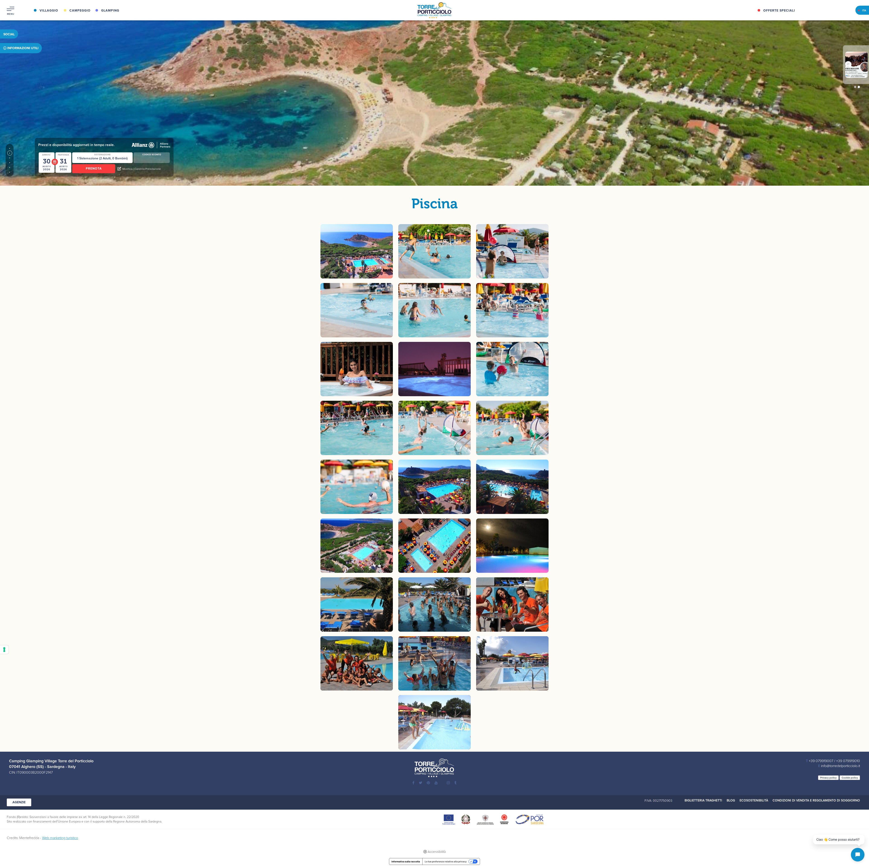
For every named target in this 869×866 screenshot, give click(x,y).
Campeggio (80, 10)
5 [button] (9, 167)
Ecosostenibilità (754, 800)
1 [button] (9, 148)
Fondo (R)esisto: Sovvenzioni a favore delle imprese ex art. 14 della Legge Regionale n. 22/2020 (73, 817)
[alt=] (434, 251)
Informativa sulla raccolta (406, 861)
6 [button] (9, 172)
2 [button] (9, 153)
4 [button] (9, 162)
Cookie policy (850, 777)
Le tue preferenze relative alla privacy (446, 861)
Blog (731, 800)
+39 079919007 (821, 761)
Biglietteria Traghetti (703, 800)
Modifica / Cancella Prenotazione (141, 169)
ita (864, 10)
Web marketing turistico (60, 838)
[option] (434, 93)
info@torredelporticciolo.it (840, 766)
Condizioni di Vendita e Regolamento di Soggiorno (816, 800)
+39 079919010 (848, 761)
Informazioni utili (22, 48)
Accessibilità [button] (437, 852)
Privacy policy (828, 777)
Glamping (110, 10)
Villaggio (49, 10)
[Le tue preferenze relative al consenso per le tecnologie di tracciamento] (4, 649)
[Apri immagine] (356, 251)
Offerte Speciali (779, 10)
